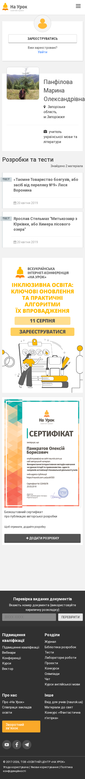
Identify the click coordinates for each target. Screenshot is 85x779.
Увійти (42, 52)
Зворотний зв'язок (15, 726)
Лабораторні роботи (60, 658)
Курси (6, 663)
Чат (47, 679)
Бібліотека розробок (60, 647)
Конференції (11, 658)
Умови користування (44, 767)
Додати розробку (44, 538)
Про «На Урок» (13, 702)
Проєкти (51, 663)
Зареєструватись (42, 38)
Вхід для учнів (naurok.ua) (64, 702)
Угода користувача (16, 767)
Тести (49, 652)
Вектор (7, 669)
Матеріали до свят (59, 707)
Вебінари (8, 653)
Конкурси (52, 668)
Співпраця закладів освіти (17, 709)
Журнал (50, 642)
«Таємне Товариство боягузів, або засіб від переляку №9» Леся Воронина (46, 184)
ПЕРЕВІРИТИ (70, 617)
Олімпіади (52, 674)
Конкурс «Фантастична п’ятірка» (62, 715)
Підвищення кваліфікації (20, 647)
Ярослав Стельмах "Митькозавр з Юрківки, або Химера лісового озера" (45, 224)
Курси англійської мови (62, 684)
